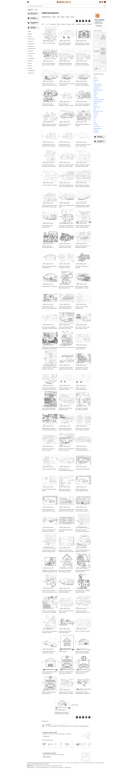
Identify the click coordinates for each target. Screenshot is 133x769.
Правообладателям (31, 767)
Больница (96, 80)
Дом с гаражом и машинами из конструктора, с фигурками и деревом (82, 105)
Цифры (29, 36)
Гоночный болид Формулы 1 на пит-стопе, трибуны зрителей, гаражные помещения (66, 186)
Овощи (29, 63)
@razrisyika (53, 724)
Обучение (30, 60)
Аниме (29, 31)
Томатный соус (97, 126)
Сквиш (95, 122)
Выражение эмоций (98, 90)
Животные (30, 51)
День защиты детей (98, 111)
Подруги (95, 105)
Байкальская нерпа (98, 101)
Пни (94, 120)
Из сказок (30, 56)
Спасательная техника (99, 99)
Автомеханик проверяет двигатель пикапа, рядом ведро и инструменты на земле (49, 308)
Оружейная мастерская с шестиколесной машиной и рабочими (81, 450)
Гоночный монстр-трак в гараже (66, 347)
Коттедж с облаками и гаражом (49, 185)
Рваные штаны (97, 107)
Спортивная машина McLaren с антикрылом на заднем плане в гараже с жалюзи (49, 389)
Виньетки (96, 103)
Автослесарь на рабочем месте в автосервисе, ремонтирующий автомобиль (66, 227)
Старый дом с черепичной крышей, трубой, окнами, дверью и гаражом (65, 247)
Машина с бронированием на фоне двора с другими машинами (82, 247)
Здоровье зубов (97, 86)
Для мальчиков (31, 48)
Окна (58, 17)
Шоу (95, 118)
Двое (95, 109)
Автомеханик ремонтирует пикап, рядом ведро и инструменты (65, 633)
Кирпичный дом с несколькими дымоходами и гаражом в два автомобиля (49, 207)
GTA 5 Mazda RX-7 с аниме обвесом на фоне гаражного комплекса (82, 511)
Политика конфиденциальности (42, 767)
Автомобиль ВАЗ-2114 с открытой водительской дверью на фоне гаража (66, 470)
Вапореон (96, 97)
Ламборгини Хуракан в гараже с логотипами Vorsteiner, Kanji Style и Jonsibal (82, 207)
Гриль (95, 95)
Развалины (96, 130)
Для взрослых (31, 43)
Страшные (96, 132)
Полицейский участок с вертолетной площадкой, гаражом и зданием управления (66, 146)
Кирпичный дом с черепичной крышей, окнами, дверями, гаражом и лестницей (82, 227)
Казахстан (96, 91)
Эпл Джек (96, 124)
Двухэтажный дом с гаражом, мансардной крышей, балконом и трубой (83, 45)
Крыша (67, 17)
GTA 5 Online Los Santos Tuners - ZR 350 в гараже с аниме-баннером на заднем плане (82, 328)
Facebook (96, 93)
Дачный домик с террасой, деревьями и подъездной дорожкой (81, 369)
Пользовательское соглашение (56, 767)
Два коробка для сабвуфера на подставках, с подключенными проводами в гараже (49, 328)
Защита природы (98, 84)
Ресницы (96, 115)
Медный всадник (97, 128)
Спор (95, 82)
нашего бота (85, 726)
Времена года (31, 38)
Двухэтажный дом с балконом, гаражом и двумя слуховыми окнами (49, 126)
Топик (95, 116)
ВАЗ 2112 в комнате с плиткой (82, 631)
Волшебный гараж (46, 17)
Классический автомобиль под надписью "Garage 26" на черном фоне (82, 551)
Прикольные (31, 73)
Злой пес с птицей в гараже (48, 43)
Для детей (30, 41)
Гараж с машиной (63, 651)
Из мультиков (31, 53)
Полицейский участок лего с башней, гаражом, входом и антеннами (48, 146)
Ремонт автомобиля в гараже (49, 469)
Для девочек (31, 46)
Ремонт (62, 17)
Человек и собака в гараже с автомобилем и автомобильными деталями (82, 308)
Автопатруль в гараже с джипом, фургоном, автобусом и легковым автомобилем (66, 288)
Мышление (96, 113)
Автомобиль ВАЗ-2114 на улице (49, 286)
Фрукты (30, 65)
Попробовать (48, 757)
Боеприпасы (96, 88)
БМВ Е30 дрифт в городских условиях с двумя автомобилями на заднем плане (49, 430)
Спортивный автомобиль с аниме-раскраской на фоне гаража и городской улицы (65, 308)
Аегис (95, 76)
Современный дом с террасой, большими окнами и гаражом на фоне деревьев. (66, 693)
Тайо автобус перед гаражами (82, 469)
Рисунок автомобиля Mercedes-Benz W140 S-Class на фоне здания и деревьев (66, 328)
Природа (30, 68)
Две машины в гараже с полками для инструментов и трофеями (82, 531)
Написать (47, 736)
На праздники (31, 58)
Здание (54, 17)
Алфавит (30, 34)
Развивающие (31, 70)
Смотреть (99, 25)
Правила (95, 78)
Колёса (72, 17)
